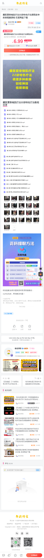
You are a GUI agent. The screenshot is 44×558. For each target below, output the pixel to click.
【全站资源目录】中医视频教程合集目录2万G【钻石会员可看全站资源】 (27, 399)
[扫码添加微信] (40, 279)
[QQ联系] (40, 284)
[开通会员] (40, 274)
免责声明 (18, 524)
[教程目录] (40, 269)
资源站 (19, 527)
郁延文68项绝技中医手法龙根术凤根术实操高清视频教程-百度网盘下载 (27, 420)
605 (18, 352)
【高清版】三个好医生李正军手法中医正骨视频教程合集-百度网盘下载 (27, 409)
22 (28, 352)
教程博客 (11, 22)
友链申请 (10, 524)
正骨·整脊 (10, 9)
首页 (4, 9)
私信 (39, 23)
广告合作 (26, 524)
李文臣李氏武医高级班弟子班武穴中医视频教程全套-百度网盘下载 (27, 430)
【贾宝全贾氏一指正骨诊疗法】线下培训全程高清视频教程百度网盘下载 (27, 441)
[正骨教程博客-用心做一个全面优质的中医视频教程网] (22, 516)
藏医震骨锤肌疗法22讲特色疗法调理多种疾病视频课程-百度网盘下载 (21, 16)
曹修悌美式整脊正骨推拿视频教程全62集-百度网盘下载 (27, 451)
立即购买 (22, 50)
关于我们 (34, 524)
